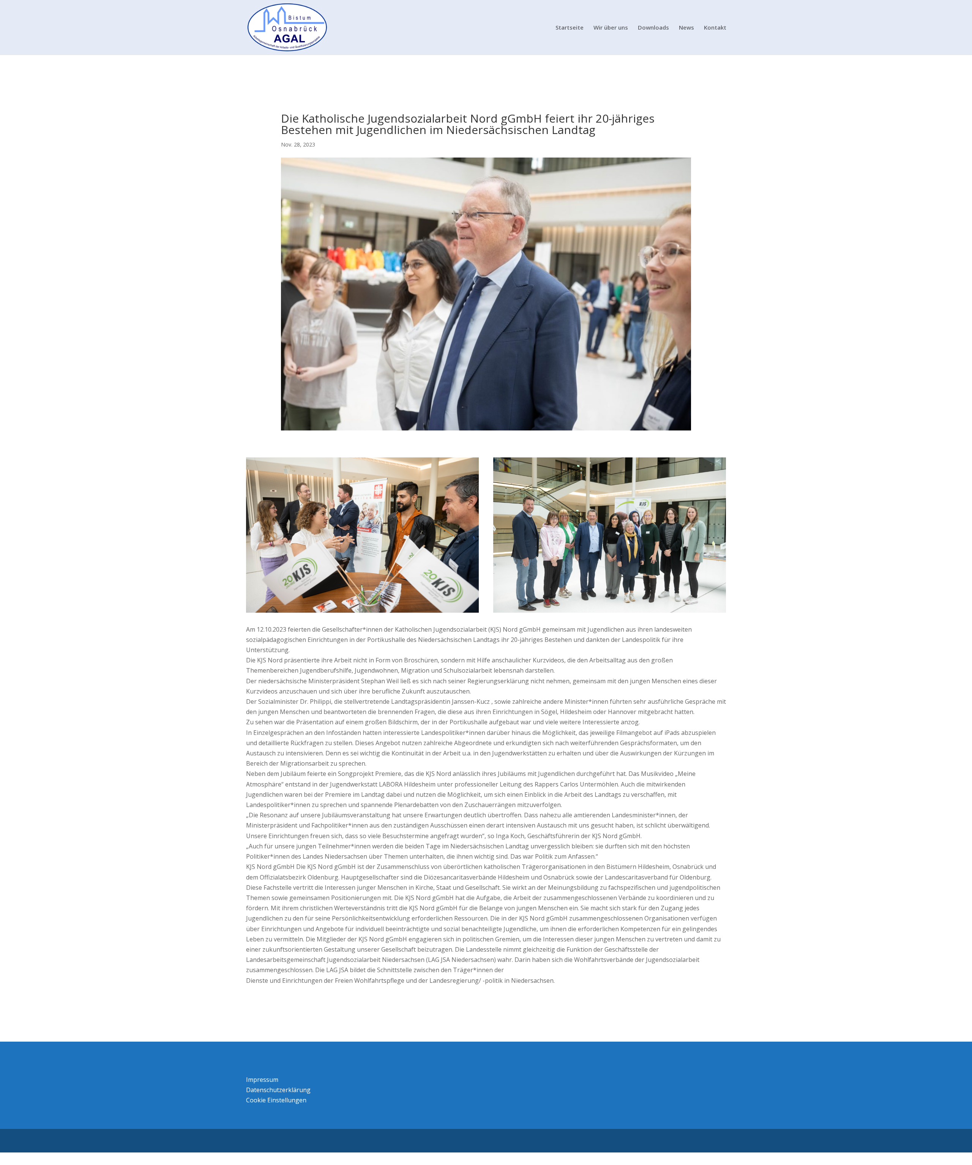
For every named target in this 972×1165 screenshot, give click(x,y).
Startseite (569, 28)
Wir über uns (610, 28)
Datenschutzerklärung (278, 1090)
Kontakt (715, 28)
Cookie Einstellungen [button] (276, 1100)
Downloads (653, 28)
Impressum (262, 1079)
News (686, 28)
